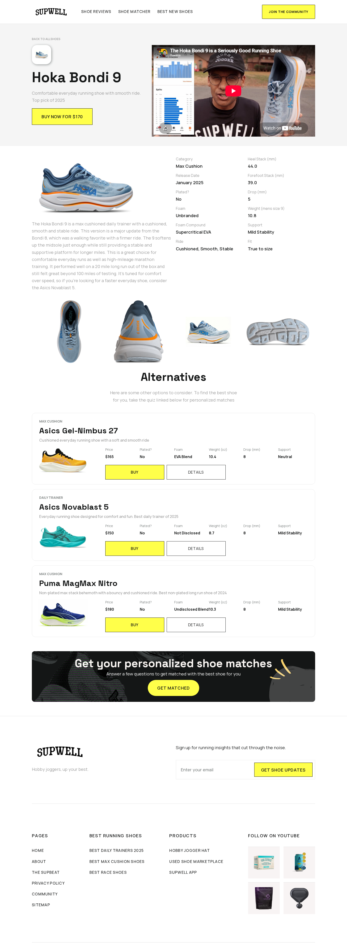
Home (38, 850)
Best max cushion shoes (117, 861)
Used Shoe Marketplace (196, 861)
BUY (135, 472)
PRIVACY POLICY (48, 883)
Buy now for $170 (62, 116)
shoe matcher (134, 11)
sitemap (41, 904)
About (39, 861)
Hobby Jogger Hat (189, 850)
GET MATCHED (173, 688)
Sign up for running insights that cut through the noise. (231, 747)
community (45, 894)
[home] (51, 12)
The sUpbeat (46, 872)
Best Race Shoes (108, 872)
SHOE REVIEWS (96, 11)
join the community (288, 11)
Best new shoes (175, 11)
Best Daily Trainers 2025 (116, 850)
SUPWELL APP (183, 872)
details (196, 472)
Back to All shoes (46, 39)
